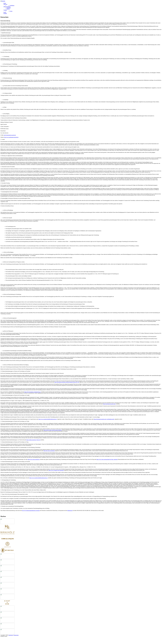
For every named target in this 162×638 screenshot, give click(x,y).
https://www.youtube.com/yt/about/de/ (56, 470)
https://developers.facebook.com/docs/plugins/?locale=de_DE (66, 382)
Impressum (11, 635)
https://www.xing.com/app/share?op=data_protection (107, 459)
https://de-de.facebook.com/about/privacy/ (32, 391)
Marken (8, 8)
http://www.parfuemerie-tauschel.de (11, 137)
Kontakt (5, 13)
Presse (5, 12)
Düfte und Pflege (7, 6)
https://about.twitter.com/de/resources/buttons (53, 430)
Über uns (5, 4)
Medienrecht (69, 510)
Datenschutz (16, 635)
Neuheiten (9, 7)
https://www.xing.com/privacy (34, 459)
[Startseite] (3, 1)
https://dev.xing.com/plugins (49, 450)
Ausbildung (12, 5)
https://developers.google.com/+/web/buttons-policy (104, 419)
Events (11, 11)
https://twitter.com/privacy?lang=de (33, 439)
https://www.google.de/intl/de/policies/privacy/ (48, 419)
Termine (5, 10)
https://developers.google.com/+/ (109, 403)
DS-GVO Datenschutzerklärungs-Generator (31, 510)
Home (5, 3)
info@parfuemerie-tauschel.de (10, 135)
